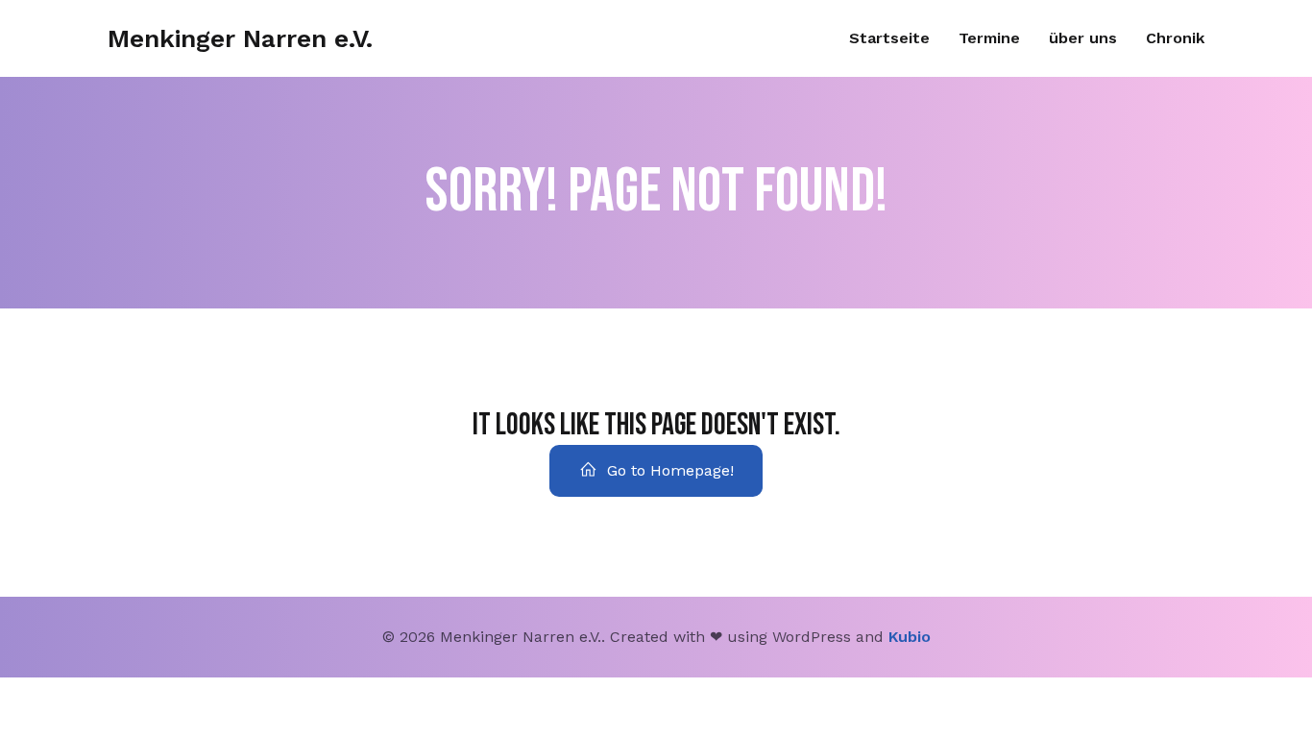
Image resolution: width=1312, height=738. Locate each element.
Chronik (1175, 38)
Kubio (909, 636)
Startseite (889, 38)
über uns (1083, 38)
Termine (989, 38)
